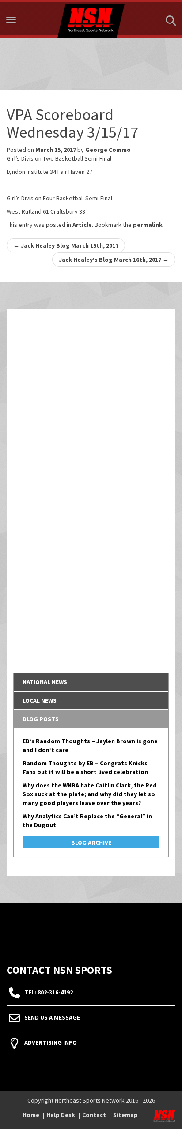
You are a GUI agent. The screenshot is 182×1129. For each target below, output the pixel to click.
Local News (40, 700)
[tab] (91, 682)
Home (31, 1115)
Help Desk (60, 1115)
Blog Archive (91, 843)
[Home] (91, 18)
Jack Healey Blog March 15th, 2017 (65, 245)
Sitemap (125, 1115)
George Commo (108, 150)
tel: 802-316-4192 (48, 992)
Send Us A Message (52, 1017)
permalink (148, 225)
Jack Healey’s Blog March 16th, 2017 (114, 259)
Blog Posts (41, 719)
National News (45, 682)
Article (82, 225)
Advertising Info (50, 1042)
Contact (94, 1115)
